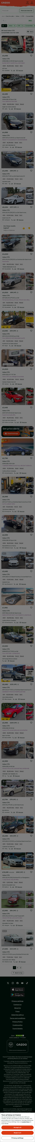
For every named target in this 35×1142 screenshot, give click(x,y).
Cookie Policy (25, 1122)
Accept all (17, 1127)
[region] (17, 1127)
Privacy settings (17, 1138)
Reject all (17, 1133)
